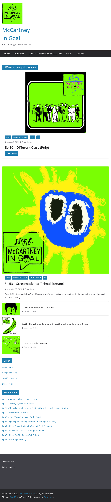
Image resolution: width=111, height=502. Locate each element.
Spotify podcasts (9, 378)
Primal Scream (35, 278)
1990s (8, 137)
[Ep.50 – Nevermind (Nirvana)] (11, 345)
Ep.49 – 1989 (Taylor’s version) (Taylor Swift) (21, 417)
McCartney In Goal (20, 137)
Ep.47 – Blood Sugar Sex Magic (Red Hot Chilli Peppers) (27, 426)
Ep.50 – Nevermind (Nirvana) (35, 343)
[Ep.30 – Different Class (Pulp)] (55, 102)
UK (38, 137)
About (69, 53)
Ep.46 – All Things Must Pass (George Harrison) (23, 430)
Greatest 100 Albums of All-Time (45, 53)
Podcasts (19, 53)
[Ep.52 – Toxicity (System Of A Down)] (11, 309)
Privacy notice (8, 467)
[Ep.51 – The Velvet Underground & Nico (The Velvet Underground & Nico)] (11, 326)
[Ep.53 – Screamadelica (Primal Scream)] (55, 220)
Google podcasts (9, 372)
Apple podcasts (9, 367)
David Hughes (27, 142)
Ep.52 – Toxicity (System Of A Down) (38, 307)
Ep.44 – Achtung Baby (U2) (14, 439)
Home (7, 53)
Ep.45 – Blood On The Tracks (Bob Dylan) (20, 435)
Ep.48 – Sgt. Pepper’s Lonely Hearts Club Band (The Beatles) (29, 421)
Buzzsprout (7, 384)
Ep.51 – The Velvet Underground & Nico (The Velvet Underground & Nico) (55, 324)
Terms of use (8, 461)
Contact (81, 53)
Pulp (32, 137)
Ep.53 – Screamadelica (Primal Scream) (34, 283)
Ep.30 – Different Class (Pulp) (27, 147)
